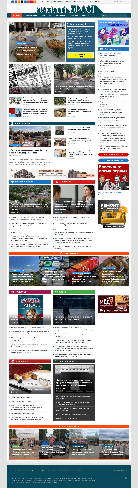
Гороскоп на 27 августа (108, 71)
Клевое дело (15, 145)
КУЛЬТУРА (74, 15)
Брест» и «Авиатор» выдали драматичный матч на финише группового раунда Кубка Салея (35, 100)
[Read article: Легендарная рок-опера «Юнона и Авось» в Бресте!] (30, 310)
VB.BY (18, 15)
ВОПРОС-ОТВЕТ (63, 470)
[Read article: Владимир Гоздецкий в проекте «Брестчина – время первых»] (60, 130)
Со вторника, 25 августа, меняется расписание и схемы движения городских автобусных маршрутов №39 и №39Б (74, 232)
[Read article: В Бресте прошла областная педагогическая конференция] (60, 142)
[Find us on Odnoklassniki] (19, 2)
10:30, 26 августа (106, 150)
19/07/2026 (46, 458)
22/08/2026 (72, 158)
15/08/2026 (46, 285)
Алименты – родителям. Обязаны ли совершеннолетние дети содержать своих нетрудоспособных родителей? (27, 407)
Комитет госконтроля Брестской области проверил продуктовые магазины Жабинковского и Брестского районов (113, 276)
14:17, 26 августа (106, 114)
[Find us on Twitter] (22, 2)
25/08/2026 (59, 91)
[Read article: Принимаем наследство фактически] (30, 379)
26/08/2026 (35, 57)
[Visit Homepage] (69, 8)
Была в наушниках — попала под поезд (71, 414)
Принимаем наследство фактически (27, 389)
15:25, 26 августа (106, 98)
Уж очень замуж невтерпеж (21, 401)
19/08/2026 (106, 285)
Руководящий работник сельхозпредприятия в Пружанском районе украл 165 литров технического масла (53, 276)
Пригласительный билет (82, 273)
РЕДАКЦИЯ (41, 1)
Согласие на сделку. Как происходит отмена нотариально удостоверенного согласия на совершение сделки (27, 420)
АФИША (81, 1)
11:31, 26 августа (106, 142)
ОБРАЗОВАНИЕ (21, 43)
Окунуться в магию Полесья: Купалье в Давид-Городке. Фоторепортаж (113, 452)
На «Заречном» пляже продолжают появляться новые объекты (83, 452)
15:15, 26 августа (106, 106)
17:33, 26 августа (106, 68)
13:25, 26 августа (106, 122)
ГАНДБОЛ (16, 446)
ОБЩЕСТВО (46, 15)
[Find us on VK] (16, 2)
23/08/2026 (15, 322)
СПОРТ (85, 15)
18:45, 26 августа (106, 57)
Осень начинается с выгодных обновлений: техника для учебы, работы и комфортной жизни (36, 112)
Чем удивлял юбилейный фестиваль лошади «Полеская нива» (79, 112)
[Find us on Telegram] (25, 2)
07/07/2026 (106, 458)
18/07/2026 (76, 458)
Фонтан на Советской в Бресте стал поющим (27, 328)
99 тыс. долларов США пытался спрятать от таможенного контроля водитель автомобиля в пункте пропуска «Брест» (29, 238)
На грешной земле (49, 268)
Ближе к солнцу (18, 270)
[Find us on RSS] (34, 2)
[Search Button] (125, 15)
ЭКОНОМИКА (60, 15)
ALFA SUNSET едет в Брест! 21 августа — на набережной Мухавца (84, 278)
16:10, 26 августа (106, 86)
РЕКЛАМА (60, 1)
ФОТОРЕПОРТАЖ (78, 446)
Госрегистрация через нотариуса (23, 413)
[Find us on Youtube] (31, 2)
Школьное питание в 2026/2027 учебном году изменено (26, 50)
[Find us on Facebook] (12, 2)
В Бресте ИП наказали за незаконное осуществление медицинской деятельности (113, 63)
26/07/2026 (16, 458)
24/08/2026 (72, 104)
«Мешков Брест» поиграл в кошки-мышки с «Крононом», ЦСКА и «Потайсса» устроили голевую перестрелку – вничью (74, 348)
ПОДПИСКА (68, 1)
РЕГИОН (45, 444)
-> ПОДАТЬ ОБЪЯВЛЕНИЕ (92, 1)
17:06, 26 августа (106, 73)
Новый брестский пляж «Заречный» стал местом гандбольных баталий (23, 452)
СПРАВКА (75, 1)
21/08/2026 (60, 390)
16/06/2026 (15, 392)
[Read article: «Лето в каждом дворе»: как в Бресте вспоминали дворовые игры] (30, 136)
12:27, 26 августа (106, 130)
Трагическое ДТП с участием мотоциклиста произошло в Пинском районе (79, 31)
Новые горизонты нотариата (21, 397)
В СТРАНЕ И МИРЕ (30, 15)
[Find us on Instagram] (28, 2)
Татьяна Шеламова (23, 57)
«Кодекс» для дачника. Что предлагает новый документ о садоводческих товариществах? (80, 100)
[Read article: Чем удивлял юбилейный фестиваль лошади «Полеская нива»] (60, 112)
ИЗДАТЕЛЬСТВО (51, 1)
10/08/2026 (16, 285)
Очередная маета (108, 268)
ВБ (11, 155)
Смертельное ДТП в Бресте (66, 418)
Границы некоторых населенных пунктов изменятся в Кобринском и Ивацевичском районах (29, 206)
